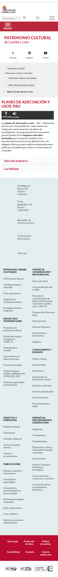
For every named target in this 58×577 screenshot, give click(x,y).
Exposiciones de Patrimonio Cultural (41, 378)
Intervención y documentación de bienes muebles (12, 491)
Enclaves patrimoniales (43, 391)
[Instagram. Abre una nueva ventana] (29, 53)
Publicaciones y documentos (39, 334)
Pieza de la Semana (41, 327)
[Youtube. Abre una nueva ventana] (45, 53)
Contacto (29, 552)
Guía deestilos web (45, 553)
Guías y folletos (10, 514)
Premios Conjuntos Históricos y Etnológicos (41, 467)
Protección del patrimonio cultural (12, 329)
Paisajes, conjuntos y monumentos (13, 472)
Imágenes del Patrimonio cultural (12, 300)
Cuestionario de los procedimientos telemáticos (41, 487)
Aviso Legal (12, 541)
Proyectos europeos (12, 365)
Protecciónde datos (29, 542)
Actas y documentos (12, 508)
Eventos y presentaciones (10, 454)
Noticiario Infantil (11, 426)
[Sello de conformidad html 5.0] (26, 570)
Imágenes (36, 342)
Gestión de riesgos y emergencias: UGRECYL (12, 339)
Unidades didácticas (12, 439)
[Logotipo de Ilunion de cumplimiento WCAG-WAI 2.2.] (44, 570)
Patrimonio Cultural (16, 68)
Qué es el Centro (40, 281)
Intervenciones (39, 321)
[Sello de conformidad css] (11, 570)
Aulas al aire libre (40, 397)
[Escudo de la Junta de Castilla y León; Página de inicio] (8, 12)
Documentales (39, 365)
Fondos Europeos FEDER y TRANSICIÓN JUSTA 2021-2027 (14, 373)
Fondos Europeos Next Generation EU (14, 383)
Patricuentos (9, 433)
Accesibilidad (13, 552)
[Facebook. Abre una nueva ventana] (13, 53)
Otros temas (52, 17)
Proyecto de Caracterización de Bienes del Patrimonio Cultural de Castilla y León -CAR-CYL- (42, 301)
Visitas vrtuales (39, 359)
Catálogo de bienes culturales (12, 285)
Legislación (37, 429)
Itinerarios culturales (42, 385)
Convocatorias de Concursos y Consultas (43, 477)
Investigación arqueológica (9, 480)
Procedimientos (39, 441)
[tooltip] (37, 17)
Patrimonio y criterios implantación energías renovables (42, 450)
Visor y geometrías (12, 293)
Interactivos (38, 371)
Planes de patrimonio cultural (21, 85)
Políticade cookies (45, 542)
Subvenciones (38, 458)
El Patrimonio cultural (13, 278)
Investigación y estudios (10, 349)
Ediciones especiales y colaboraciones (13, 521)
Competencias (39, 435)
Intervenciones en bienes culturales (11, 357)
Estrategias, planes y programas (22, 78)
